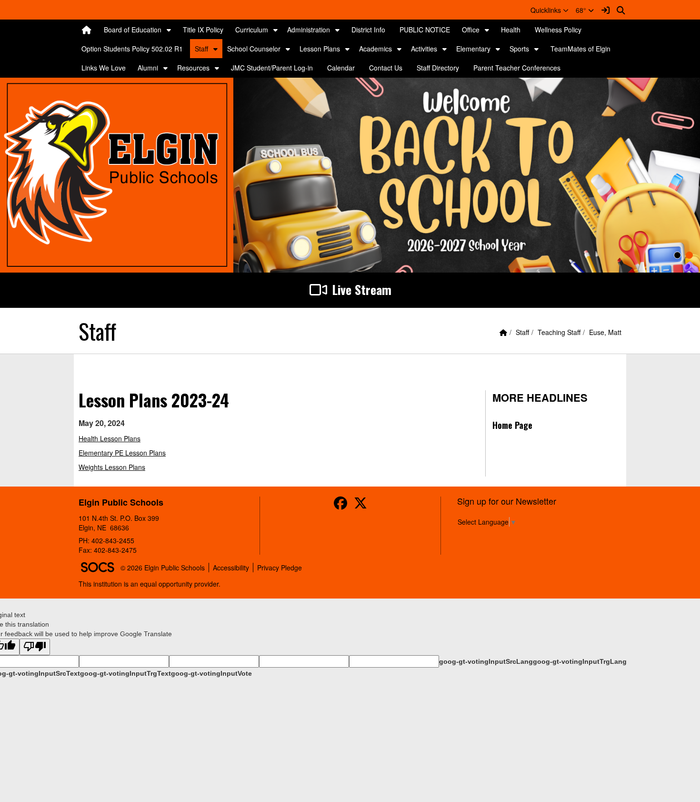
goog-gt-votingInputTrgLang (580, 661)
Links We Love (103, 67)
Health (510, 29)
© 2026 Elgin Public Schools (162, 567)
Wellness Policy (558, 29)
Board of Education (132, 29)
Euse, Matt (605, 332)
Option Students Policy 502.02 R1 (132, 48)
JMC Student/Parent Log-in (272, 67)
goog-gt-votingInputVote (211, 673)
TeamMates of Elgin (580, 48)
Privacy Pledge (279, 567)
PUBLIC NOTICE (425, 29)
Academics (375, 48)
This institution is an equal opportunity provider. (149, 584)
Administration (308, 29)
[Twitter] (360, 505)
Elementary (473, 48)
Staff (201, 48)
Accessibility (231, 567)
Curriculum (251, 29)
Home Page (512, 425)
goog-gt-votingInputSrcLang (486, 661)
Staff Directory (438, 67)
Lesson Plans (320, 48)
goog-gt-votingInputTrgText (125, 673)
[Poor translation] (35, 647)
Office (471, 29)
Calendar (341, 67)
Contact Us (385, 67)
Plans (132, 438)
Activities (424, 48)
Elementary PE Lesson (114, 452)
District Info (368, 29)
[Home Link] (86, 29)
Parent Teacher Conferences (516, 67)
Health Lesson (101, 438)
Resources (193, 67)
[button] (549, 10)
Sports (519, 48)
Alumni (148, 67)
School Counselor (253, 48)
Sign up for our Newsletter (506, 501)
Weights (91, 467)
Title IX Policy (203, 29)
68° (582, 10)
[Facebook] (340, 505)
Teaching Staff (559, 332)
